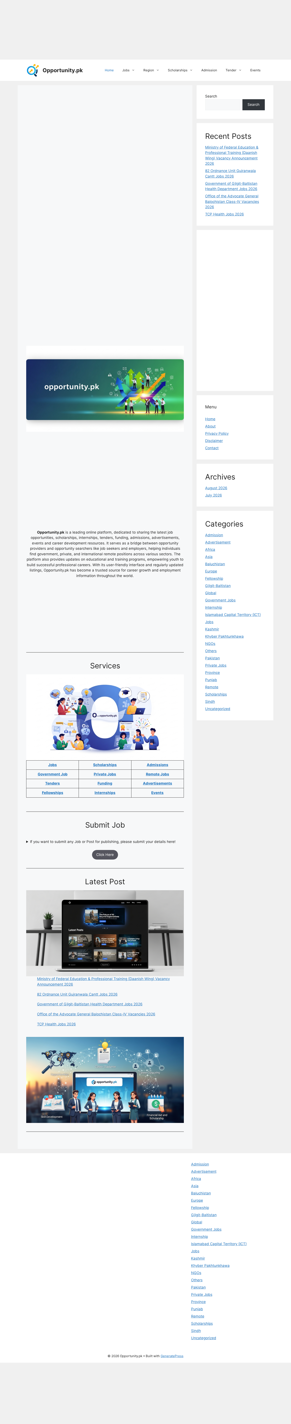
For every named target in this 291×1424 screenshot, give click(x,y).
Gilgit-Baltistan (218, 586)
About (210, 426)
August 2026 (216, 488)
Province (212, 672)
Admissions (157, 765)
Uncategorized (217, 709)
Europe (211, 571)
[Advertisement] (128, 30)
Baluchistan (215, 564)
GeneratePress (172, 1356)
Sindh (210, 701)
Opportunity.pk (63, 70)
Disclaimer (214, 441)
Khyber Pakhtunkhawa (224, 636)
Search (211, 96)
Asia (209, 557)
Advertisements (157, 783)
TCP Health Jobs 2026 (56, 1024)
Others (211, 651)
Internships (105, 793)
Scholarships (177, 70)
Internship (213, 607)
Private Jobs (105, 774)
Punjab (211, 680)
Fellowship (214, 578)
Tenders (52, 783)
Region (148, 70)
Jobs (126, 70)
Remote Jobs (157, 774)
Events (255, 70)
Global (210, 593)
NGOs (210, 644)
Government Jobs (220, 600)
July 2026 (213, 495)
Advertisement (217, 542)
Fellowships (52, 793)
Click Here (105, 855)
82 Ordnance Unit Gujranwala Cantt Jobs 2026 (77, 994)
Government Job (53, 774)
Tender (231, 70)
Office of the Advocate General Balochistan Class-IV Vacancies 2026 (96, 1014)
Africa (210, 549)
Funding (105, 783)
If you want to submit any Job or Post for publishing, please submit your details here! (103, 842)
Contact (212, 448)
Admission (209, 70)
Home (109, 70)
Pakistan (212, 658)
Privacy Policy (217, 433)
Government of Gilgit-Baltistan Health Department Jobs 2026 (90, 1004)
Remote (211, 687)
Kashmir (212, 629)
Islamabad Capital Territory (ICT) (233, 615)
